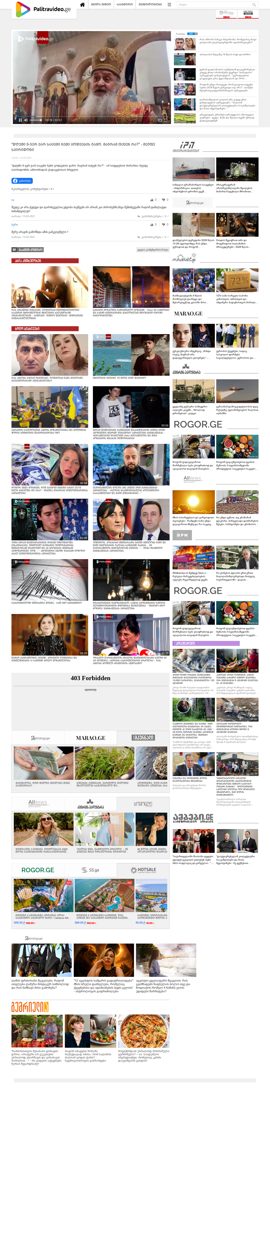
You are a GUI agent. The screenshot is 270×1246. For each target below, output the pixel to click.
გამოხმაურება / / (155, 216)
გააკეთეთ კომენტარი (30, 250)
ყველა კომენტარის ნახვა (153, 249)
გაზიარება (25, 181)
